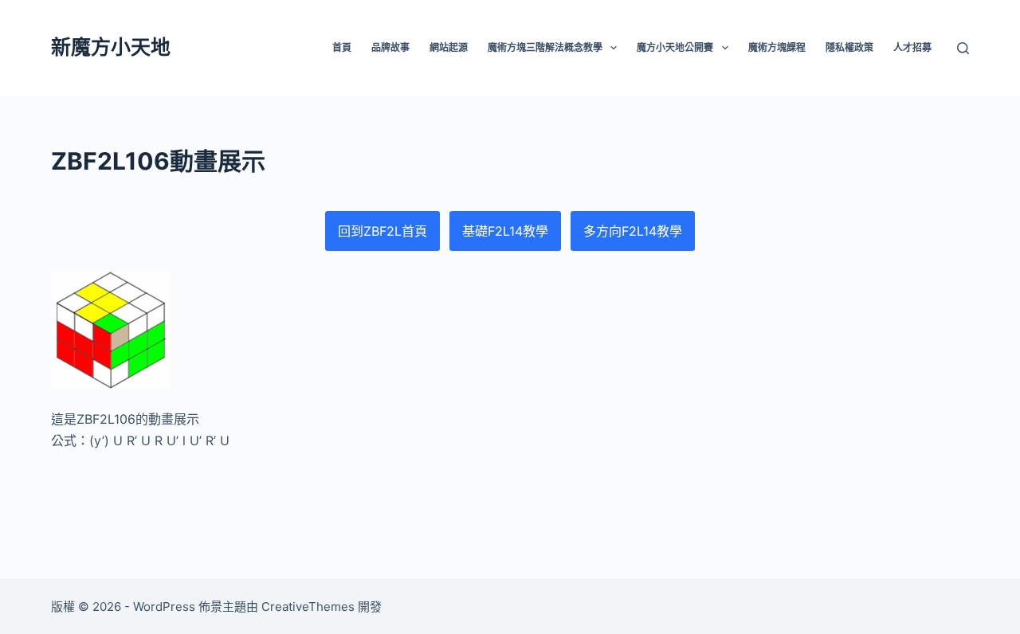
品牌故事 (390, 47)
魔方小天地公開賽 (675, 47)
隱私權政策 (849, 47)
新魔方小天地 (111, 47)
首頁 (341, 47)
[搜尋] (963, 48)
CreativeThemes (308, 606)
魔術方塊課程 (777, 47)
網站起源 (449, 47)
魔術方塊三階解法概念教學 (545, 47)
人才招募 (912, 47)
